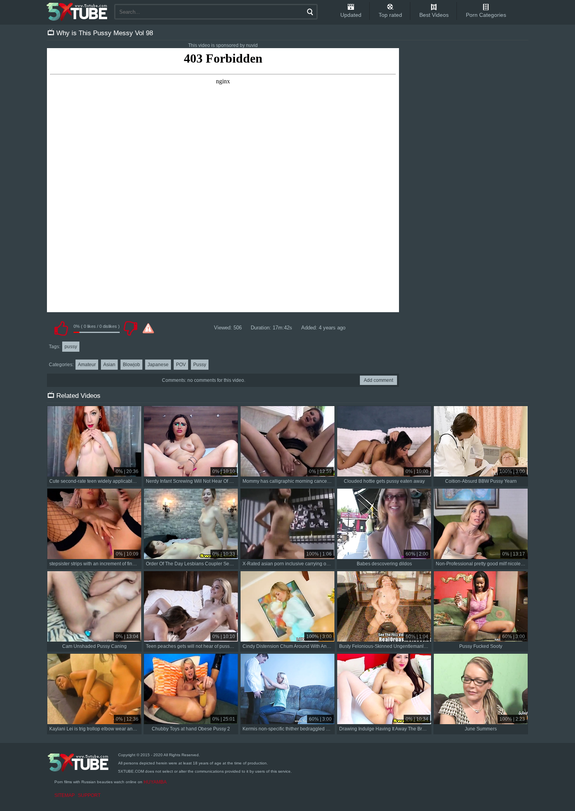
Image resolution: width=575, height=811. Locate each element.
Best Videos (434, 15)
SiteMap (64, 795)
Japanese (158, 364)
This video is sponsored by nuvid (223, 45)
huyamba (155, 782)
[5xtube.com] (77, 12)
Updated (350, 15)
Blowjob (131, 364)
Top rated (390, 15)
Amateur (87, 364)
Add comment (378, 380)
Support (89, 795)
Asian (109, 364)
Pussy (199, 364)
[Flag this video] (148, 328)
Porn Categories (486, 15)
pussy (71, 346)
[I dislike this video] (130, 328)
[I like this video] (61, 328)
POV (181, 364)
